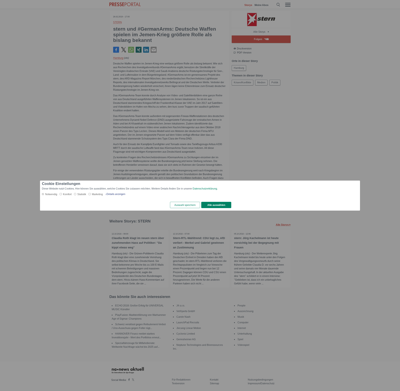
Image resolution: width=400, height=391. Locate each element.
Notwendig (51, 194)
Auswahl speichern (185, 205)
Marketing (97, 194)
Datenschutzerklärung (205, 188)
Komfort (67, 194)
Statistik (81, 194)
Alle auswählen (216, 205)
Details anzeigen (116, 194)
